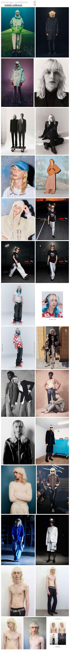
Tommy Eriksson (13, 5)
